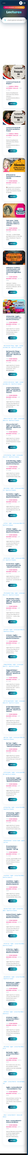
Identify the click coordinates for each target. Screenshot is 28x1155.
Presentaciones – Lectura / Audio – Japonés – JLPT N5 (12, 847)
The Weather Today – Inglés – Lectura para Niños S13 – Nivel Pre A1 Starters (13, 601)
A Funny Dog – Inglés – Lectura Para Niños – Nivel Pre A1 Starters (13, 814)
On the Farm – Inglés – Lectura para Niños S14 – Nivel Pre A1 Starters (13, 565)
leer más (12, 103)
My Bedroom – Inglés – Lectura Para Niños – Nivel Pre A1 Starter (13, 984)
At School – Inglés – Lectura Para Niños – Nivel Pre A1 (13, 1019)
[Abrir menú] (24, 3)
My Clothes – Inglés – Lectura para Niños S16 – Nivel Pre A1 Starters (14, 495)
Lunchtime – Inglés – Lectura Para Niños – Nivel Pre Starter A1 (13, 882)
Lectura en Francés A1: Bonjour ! (13, 82)
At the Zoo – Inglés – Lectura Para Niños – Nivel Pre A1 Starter (13, 950)
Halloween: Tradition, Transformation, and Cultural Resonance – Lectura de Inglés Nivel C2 (13, 271)
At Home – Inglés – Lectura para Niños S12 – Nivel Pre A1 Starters (14, 636)
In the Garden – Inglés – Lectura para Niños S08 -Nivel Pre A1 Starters (13, 779)
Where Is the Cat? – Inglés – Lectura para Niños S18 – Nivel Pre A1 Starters (13, 426)
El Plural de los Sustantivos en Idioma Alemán (13, 176)
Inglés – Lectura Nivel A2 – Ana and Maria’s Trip (14, 1088)
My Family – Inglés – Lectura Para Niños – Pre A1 (13, 1053)
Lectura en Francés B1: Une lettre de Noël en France (13, 129)
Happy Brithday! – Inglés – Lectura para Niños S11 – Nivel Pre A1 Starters (13, 672)
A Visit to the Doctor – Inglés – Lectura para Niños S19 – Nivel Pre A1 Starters (13, 390)
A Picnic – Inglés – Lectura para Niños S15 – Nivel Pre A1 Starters (14, 530)
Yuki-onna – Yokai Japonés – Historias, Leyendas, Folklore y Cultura (12, 223)
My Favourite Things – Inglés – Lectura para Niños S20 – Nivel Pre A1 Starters (13, 353)
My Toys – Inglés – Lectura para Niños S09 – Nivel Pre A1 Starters (13, 744)
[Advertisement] (14, 41)
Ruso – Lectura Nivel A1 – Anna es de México (14, 1121)
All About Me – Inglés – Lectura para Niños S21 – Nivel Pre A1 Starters (14, 317)
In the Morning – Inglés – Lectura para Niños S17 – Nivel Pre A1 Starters (14, 462)
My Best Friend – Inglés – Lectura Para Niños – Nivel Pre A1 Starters (14, 915)
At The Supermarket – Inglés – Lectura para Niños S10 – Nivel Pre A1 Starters (13, 709)
